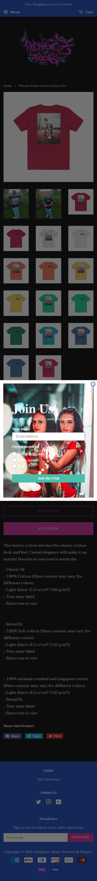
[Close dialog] (93, 384)
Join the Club (48, 478)
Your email (20, 429)
